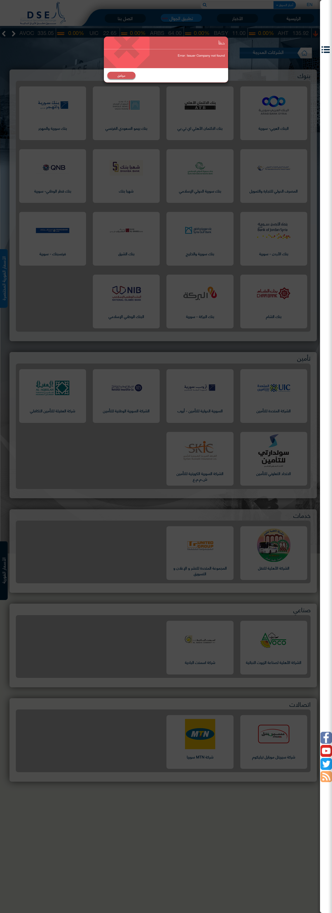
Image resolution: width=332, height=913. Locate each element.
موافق (121, 75)
